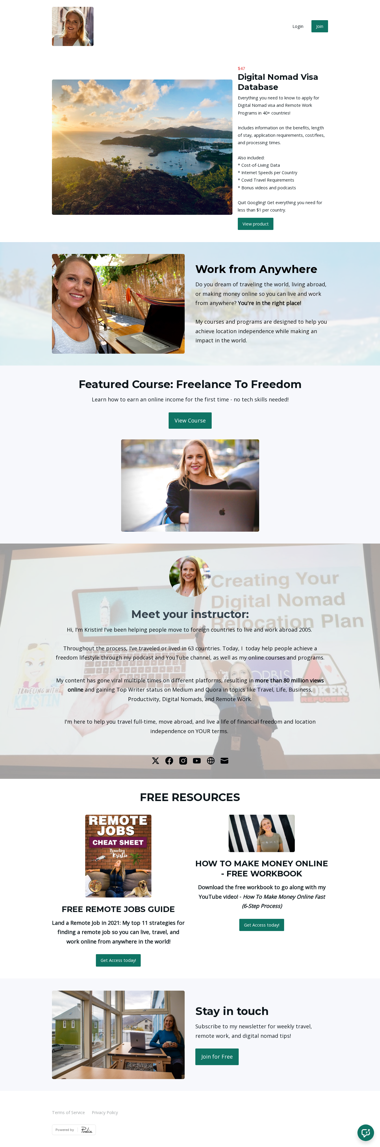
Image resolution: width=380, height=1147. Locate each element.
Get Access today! (118, 960)
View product (256, 224)
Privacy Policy (105, 1112)
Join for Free (217, 1056)
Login (297, 26)
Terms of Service (68, 1112)
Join (319, 26)
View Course (190, 420)
